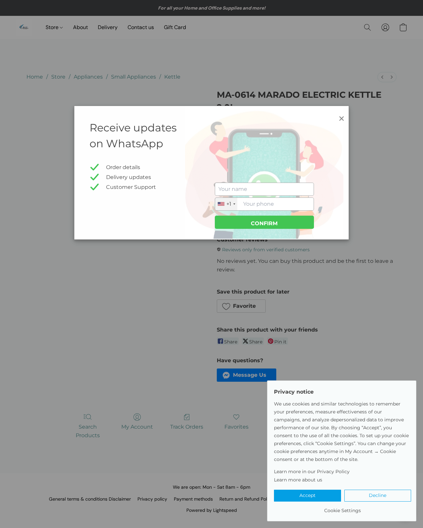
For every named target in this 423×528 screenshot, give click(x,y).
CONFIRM (264, 223)
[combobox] (226, 204)
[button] (307, 496)
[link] (342, 508)
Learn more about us (298, 480)
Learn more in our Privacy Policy (312, 472)
